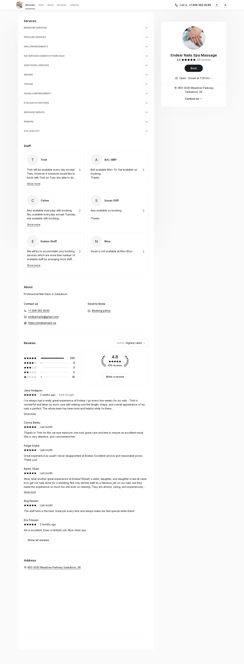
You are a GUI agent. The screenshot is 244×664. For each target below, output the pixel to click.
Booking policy (101, 310)
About (50, 5)
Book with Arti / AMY (118, 170)
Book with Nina (118, 251)
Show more (30, 413)
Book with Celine (54, 210)
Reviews (61, 5)
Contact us (192, 98)
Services (30, 5)
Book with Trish (54, 170)
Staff (41, 5)
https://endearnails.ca (42, 322)
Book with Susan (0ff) (118, 210)
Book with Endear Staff (54, 251)
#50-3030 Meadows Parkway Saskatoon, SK (195, 89)
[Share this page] (217, 5)
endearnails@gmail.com (43, 316)
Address (74, 5)
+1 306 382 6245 (200, 4)
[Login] (225, 5)
